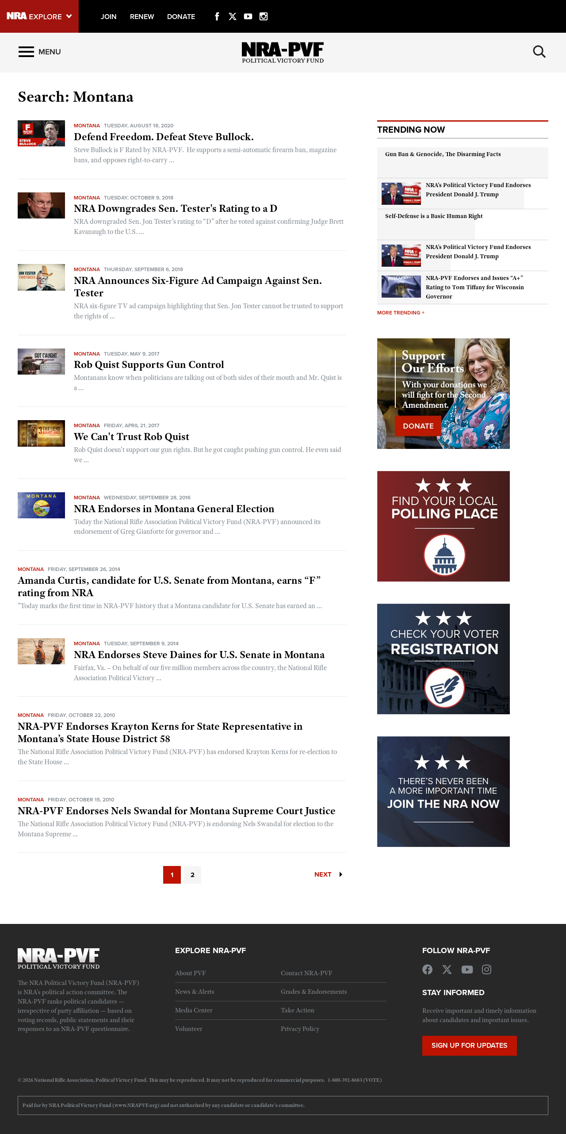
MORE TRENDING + (400, 312)
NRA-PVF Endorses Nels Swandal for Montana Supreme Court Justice (177, 810)
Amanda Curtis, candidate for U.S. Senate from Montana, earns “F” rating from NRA (169, 586)
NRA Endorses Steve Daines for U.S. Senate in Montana (199, 654)
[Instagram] (263, 6)
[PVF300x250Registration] (443, 658)
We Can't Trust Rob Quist (131, 436)
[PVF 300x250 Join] (443, 790)
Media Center (193, 1010)
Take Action (297, 1010)
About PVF (190, 973)
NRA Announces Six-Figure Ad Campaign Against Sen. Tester (198, 286)
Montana (87, 125)
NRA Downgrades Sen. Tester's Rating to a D (176, 208)
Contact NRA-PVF (307, 973)
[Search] (539, 52)
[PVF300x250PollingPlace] (443, 525)
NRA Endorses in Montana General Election (174, 508)
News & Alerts (194, 992)
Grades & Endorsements (314, 992)
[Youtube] (248, 6)
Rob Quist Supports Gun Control (149, 364)
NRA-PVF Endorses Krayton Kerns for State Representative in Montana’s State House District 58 (160, 732)
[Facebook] (217, 6)
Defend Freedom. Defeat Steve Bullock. (164, 136)
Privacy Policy (300, 1029)
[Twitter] (232, 6)
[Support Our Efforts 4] (443, 392)
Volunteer (188, 1029)
